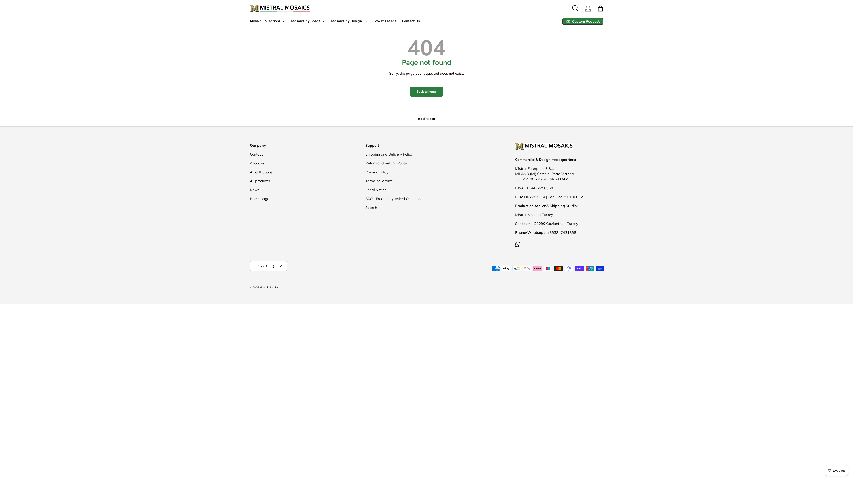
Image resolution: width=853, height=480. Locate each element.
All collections (261, 172)
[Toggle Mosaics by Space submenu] (324, 21)
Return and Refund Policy (386, 163)
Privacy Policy (377, 172)
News (254, 190)
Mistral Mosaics (269, 287)
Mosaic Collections (265, 21)
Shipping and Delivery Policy (389, 154)
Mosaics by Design (346, 21)
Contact (256, 154)
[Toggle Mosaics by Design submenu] (365, 21)
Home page (259, 198)
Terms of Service (379, 181)
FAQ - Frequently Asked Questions (393, 198)
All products (260, 181)
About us (257, 163)
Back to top (426, 119)
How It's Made (385, 21)
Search (371, 207)
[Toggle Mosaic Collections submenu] (284, 21)
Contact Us (411, 21)
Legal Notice (375, 190)
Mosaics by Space (306, 21)
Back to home (426, 92)
